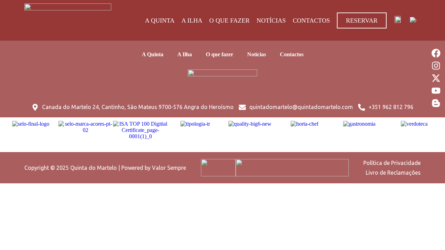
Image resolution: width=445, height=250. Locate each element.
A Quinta (160, 20)
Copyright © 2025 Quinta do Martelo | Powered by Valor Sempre (105, 168)
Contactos (311, 20)
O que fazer (229, 20)
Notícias (271, 20)
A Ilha (191, 20)
